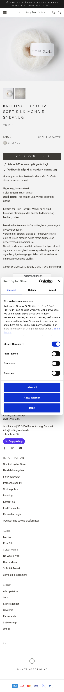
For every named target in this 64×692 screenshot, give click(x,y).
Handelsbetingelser (14, 470)
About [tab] (52, 290)
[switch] (56, 353)
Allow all (32, 387)
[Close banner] (59, 281)
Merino (7, 537)
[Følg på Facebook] (4, 448)
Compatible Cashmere (15, 574)
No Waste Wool (11, 555)
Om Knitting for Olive (14, 464)
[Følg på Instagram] (12, 448)
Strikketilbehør (11, 603)
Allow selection (32, 397)
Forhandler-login (12, 514)
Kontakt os (9, 501)
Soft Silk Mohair (12, 568)
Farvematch (9, 616)
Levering (8, 495)
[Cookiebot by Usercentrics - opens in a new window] (40, 281)
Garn (5, 597)
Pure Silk (8, 543)
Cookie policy (10, 489)
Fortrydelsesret (11, 476)
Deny (32, 407)
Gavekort (8, 610)
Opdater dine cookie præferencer (21, 520)
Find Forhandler (11, 508)
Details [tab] (32, 290)
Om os (6, 628)
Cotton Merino (10, 549)
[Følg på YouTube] (20, 448)
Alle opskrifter (11, 591)
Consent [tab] (11, 290)
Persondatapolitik (12, 482)
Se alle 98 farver (49, 137)
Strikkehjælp (10, 622)
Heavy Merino (10, 562)
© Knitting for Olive (32, 669)
